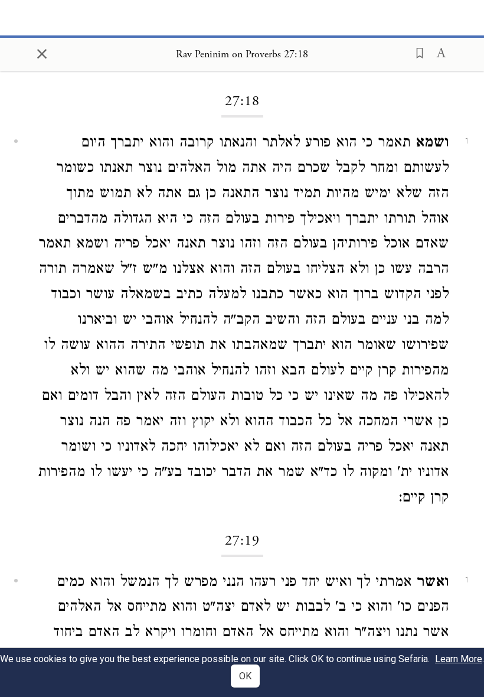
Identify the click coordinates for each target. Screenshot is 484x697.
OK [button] (245, 676)
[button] (416, 52)
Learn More (458, 659)
